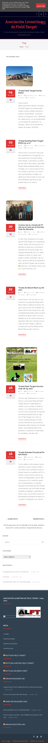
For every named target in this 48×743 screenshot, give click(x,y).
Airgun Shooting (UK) (15, 724)
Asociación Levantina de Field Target (24, 24)
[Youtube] (41, 14)
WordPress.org (8, 648)
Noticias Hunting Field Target (19, 663)
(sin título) (6, 577)
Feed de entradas (9, 639)
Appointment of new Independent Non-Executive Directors (22, 687)
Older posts (12, 519)
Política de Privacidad (20, 741)
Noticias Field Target (15, 655)
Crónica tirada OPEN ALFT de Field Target (16, 582)
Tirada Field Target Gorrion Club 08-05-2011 (30, 387)
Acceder (6, 634)
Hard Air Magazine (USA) (16, 702)
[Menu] (43, 21)
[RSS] (46, 14)
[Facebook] (36, 14)
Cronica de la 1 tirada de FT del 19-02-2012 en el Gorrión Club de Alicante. (31, 227)
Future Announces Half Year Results (15, 694)
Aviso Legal (6, 741)
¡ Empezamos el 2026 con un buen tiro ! (16, 572)
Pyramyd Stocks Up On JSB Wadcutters (16, 710)
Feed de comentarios (10, 643)
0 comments (31, 98)
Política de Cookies (37, 741)
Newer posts (39, 519)
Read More (22, 188)
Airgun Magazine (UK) (15, 679)
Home (21, 47)
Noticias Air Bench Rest (16, 671)
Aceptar (41, 6)
